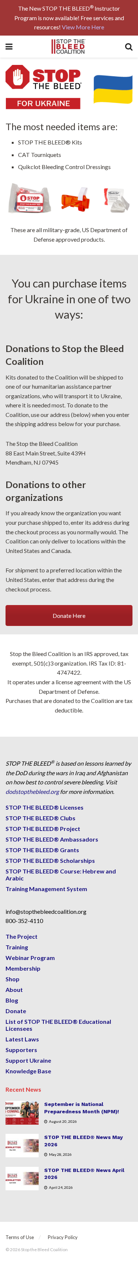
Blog (12, 1000)
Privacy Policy (63, 1237)
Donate (16, 1010)
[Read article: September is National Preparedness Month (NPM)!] (22, 1112)
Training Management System (46, 888)
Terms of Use (20, 1237)
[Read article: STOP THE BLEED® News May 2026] (22, 1145)
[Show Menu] (9, 47)
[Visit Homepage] (69, 46)
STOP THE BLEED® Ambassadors (52, 839)
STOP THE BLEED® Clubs (40, 817)
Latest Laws (22, 1039)
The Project (22, 936)
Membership (23, 968)
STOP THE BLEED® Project (43, 828)
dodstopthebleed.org (32, 791)
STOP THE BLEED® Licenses (45, 807)
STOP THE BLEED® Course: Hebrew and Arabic (61, 875)
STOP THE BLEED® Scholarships (50, 860)
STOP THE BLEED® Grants (42, 849)
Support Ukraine (28, 1060)
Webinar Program (30, 957)
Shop (13, 978)
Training (17, 947)
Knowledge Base (28, 1070)
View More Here (83, 26)
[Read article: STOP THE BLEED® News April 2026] (22, 1178)
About (14, 989)
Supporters (21, 1049)
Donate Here (69, 615)
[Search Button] (128, 47)
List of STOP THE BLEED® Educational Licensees (58, 1025)
